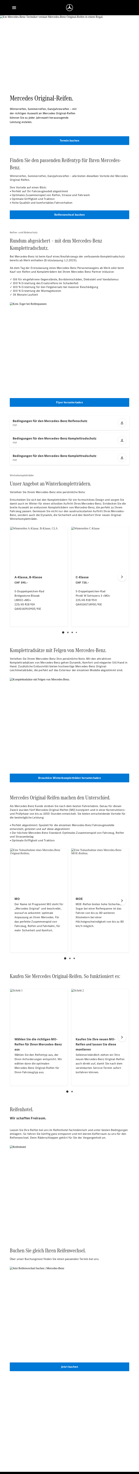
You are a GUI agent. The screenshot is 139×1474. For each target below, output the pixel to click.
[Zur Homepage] (69, 7)
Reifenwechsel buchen (69, 215)
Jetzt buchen (69, 1367)
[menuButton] (14, 7)
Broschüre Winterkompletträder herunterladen (69, 778)
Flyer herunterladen (69, 402)
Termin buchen (69, 140)
